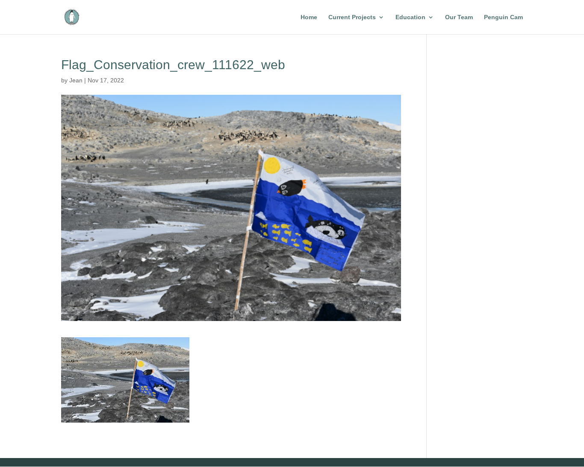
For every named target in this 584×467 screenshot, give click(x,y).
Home (309, 17)
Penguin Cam (503, 17)
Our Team (459, 17)
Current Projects (352, 17)
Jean (76, 80)
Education (410, 17)
